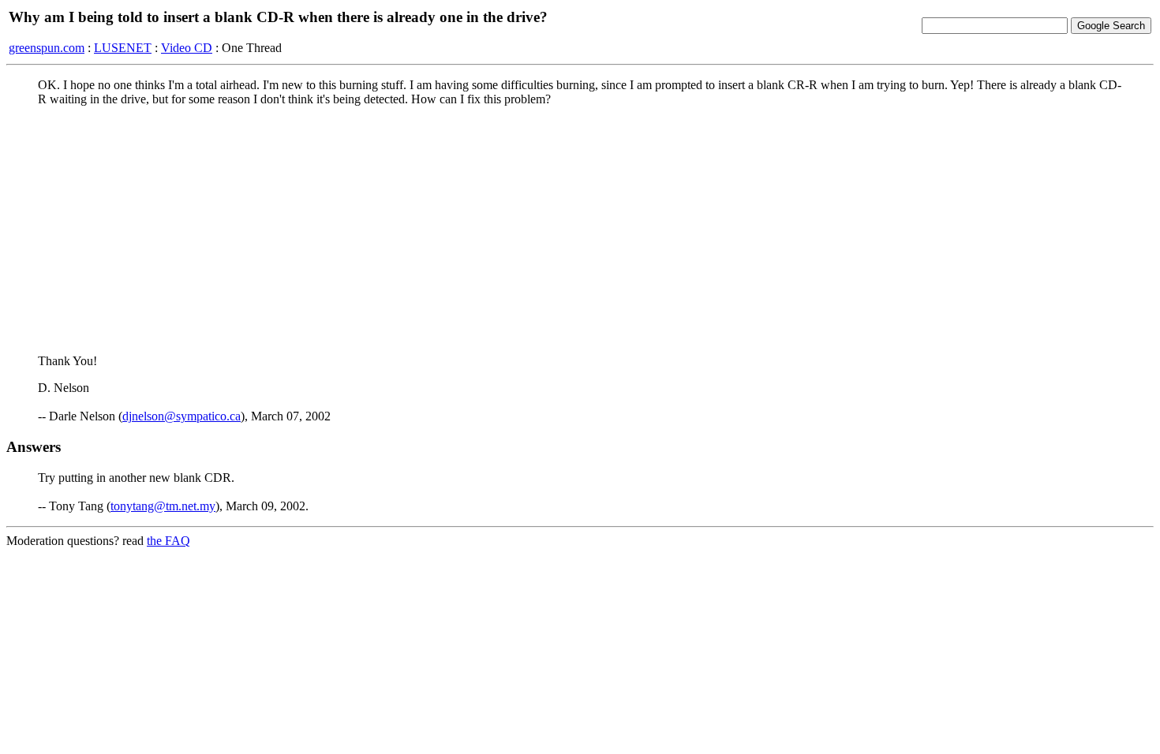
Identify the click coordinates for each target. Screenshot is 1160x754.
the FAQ (168, 540)
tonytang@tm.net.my (162, 506)
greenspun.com (46, 47)
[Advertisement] (580, 229)
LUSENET (123, 47)
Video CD (186, 47)
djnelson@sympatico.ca (181, 416)
